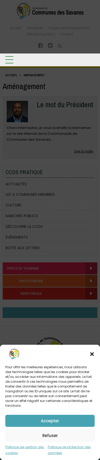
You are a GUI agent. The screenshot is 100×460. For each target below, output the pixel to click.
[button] (92, 354)
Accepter (50, 421)
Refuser (50, 435)
